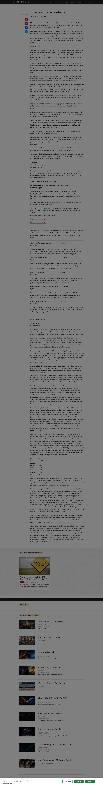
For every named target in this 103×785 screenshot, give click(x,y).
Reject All (79, 781)
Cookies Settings (67, 781)
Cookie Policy (9, 783)
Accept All (90, 781)
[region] (51, 781)
